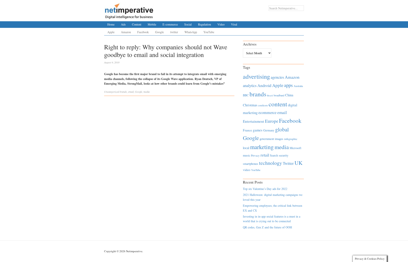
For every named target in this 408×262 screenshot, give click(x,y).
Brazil (270, 95)
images (279, 139)
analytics (249, 85)
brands (123, 91)
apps (288, 85)
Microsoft (295, 148)
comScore (263, 105)
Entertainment (253, 121)
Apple (111, 32)
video (246, 170)
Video (221, 24)
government (267, 139)
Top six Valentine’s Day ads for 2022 (265, 189)
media (146, 91)
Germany (268, 130)
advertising (256, 76)
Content (136, 24)
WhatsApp (190, 32)
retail (265, 155)
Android (264, 85)
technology (270, 162)
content (278, 104)
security (283, 155)
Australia (298, 86)
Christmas (250, 105)
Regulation (204, 24)
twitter (174, 32)
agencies (277, 77)
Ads (123, 24)
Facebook (143, 32)
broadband (279, 95)
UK (299, 162)
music (246, 155)
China (289, 95)
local (246, 147)
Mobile (152, 24)
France (247, 130)
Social (188, 24)
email (131, 91)
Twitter (288, 163)
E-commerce (170, 24)
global (282, 129)
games (257, 130)
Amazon (126, 32)
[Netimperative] (129, 9)
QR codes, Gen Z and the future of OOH (267, 227)
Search (274, 155)
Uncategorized (111, 91)
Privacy (255, 155)
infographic (290, 139)
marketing (262, 147)
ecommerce (267, 112)
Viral (234, 24)
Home (111, 24)
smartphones (250, 164)
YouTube (208, 32)
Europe (271, 121)
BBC (246, 95)
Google (159, 32)
